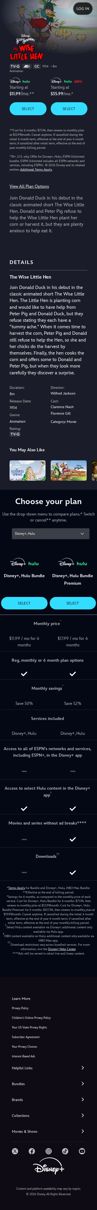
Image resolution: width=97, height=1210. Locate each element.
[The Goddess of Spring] (28, 470)
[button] (48, 1068)
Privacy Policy (20, 1008)
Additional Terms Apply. (36, 169)
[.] (15, 1151)
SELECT (28, 109)
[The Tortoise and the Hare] (69, 470)
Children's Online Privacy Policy (31, 1018)
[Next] (88, 469)
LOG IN (83, 9)
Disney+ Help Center (62, 949)
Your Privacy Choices (24, 1046)
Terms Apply (16, 888)
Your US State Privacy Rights (29, 1027)
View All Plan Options (29, 186)
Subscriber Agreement (26, 1037)
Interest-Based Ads (23, 1056)
